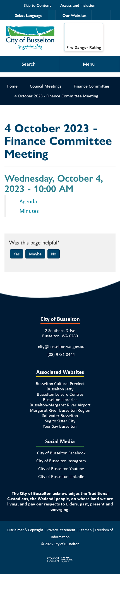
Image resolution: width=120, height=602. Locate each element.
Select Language (28, 15)
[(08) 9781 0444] (96, 15)
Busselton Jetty (60, 389)
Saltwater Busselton (60, 415)
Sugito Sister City (60, 421)
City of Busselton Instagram (61, 461)
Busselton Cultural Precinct (60, 383)
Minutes (29, 210)
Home (12, 86)
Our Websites (75, 15)
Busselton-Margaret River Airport (60, 405)
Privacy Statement (61, 529)
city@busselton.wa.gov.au (61, 346)
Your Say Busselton (59, 426)
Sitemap (85, 529)
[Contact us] (106, 15)
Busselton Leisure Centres (60, 394)
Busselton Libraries (60, 399)
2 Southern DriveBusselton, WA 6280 (60, 333)
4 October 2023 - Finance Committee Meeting (56, 96)
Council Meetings (45, 86)
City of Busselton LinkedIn (61, 476)
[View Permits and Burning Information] (83, 35)
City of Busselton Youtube (61, 468)
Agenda (29, 201)
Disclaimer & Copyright (25, 529)
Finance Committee (91, 86)
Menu (89, 64)
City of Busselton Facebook (61, 453)
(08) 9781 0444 (61, 354)
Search (28, 64)
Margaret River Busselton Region (60, 410)
